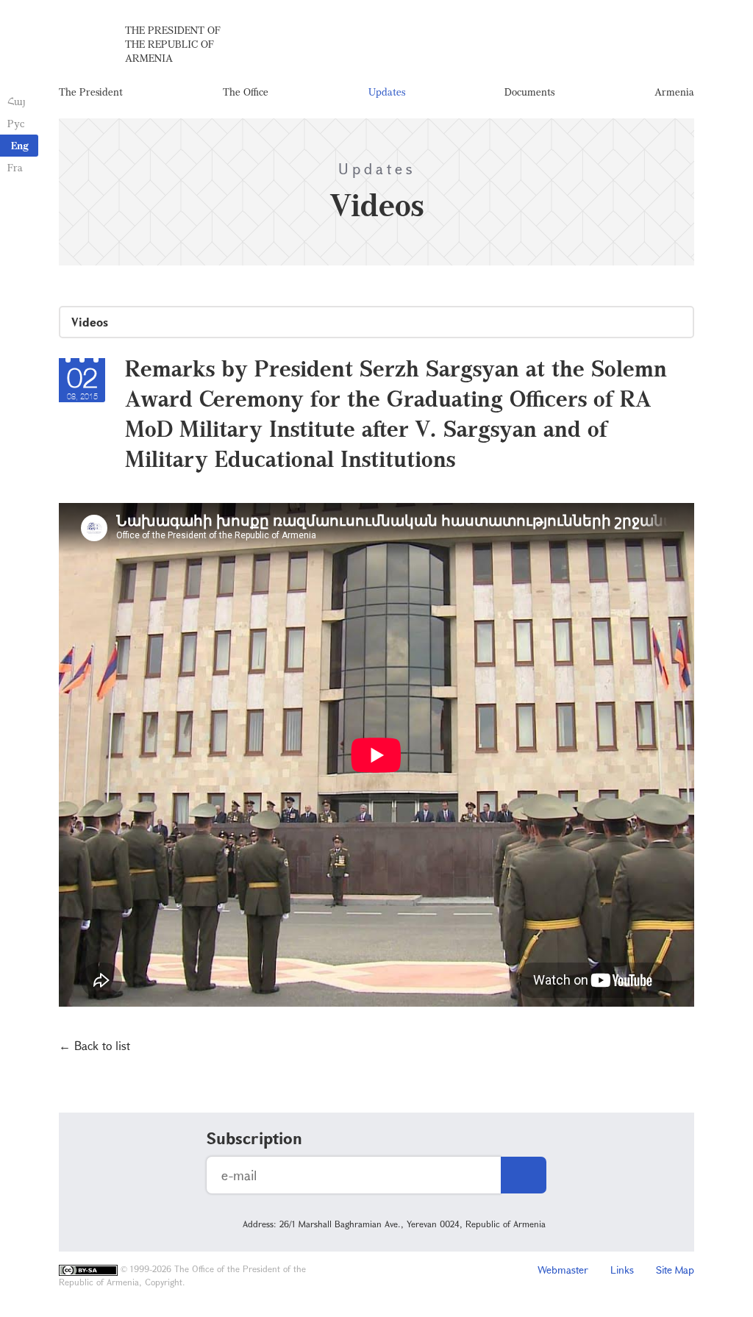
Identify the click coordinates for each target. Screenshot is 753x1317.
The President (91, 92)
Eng (20, 145)
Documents (529, 92)
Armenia (674, 92)
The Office (245, 92)
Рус (15, 123)
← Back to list (94, 1045)
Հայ (16, 101)
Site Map (675, 1270)
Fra (15, 167)
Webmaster (563, 1270)
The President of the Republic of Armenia (173, 44)
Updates (386, 92)
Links (622, 1270)
